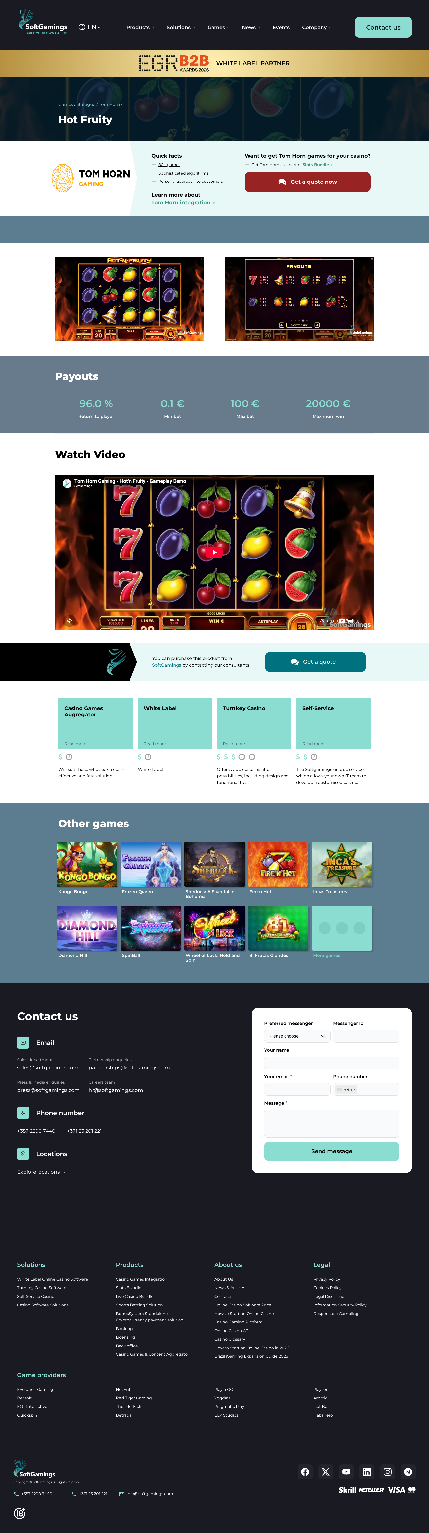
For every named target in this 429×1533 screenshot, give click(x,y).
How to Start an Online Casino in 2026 (251, 1348)
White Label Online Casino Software (52, 1279)
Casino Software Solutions (43, 1305)
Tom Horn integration (181, 202)
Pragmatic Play (229, 1406)
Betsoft (24, 1398)
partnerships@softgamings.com (129, 1068)
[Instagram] (387, 1471)
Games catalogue (76, 104)
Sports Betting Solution (139, 1305)
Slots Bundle (128, 1287)
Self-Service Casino (35, 1296)
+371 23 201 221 (84, 1131)
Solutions (179, 27)
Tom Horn (109, 104)
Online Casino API (232, 1330)
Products (138, 27)
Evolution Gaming (35, 1389)
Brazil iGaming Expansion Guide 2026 (251, 1356)
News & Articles (229, 1287)
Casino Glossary (229, 1339)
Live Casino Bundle (135, 1296)
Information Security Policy (340, 1305)
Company (314, 27)
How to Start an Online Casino (244, 1313)
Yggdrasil (223, 1398)
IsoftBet (321, 1406)
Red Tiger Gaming (134, 1398)
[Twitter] (325, 1471)
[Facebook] (305, 1471)
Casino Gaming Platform (238, 1322)
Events (281, 27)
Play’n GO (223, 1389)
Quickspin (27, 1415)
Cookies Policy (327, 1287)
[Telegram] (408, 1471)
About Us (223, 1279)
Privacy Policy (326, 1279)
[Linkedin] (366, 1471)
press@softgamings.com (48, 1090)
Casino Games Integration (141, 1279)
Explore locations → (41, 1172)
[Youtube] (346, 1471)
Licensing (125, 1337)
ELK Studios (226, 1415)
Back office (127, 1346)
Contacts (223, 1296)
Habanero (323, 1415)
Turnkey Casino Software (41, 1287)
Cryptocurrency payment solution (149, 1320)
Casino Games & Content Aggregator (152, 1354)
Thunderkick (128, 1406)
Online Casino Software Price (242, 1305)
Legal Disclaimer (329, 1296)
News (249, 27)
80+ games (169, 164)
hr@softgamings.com (116, 1090)
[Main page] (46, 22)
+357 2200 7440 (36, 1131)
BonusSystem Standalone (142, 1313)
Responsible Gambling (335, 1313)
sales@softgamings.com (47, 1068)
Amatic (320, 1398)
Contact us (383, 27)
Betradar (124, 1415)
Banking (124, 1328)
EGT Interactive (32, 1406)
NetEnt (123, 1389)
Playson (321, 1389)
